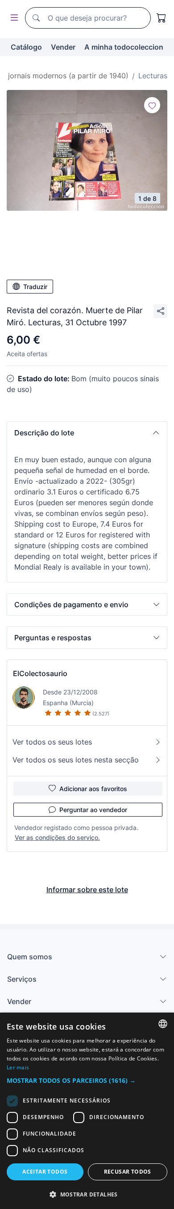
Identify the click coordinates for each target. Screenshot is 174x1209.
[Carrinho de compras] (161, 18)
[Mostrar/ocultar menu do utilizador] (12, 18)
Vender (63, 47)
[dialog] (87, 1111)
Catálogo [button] (26, 47)
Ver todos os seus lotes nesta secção (75, 759)
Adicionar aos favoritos (93, 788)
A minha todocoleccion (123, 47)
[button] (87, 432)
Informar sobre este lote (87, 889)
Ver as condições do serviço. (57, 837)
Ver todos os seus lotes (52, 741)
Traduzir (35, 286)
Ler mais (18, 1067)
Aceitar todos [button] (44, 1171)
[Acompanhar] (152, 105)
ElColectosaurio (40, 673)
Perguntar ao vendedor (93, 809)
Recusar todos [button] (127, 1171)
